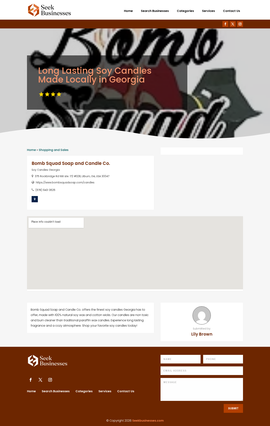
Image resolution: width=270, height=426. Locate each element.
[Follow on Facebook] (225, 24)
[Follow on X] (233, 24)
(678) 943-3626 (45, 190)
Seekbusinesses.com (148, 420)
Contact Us (231, 11)
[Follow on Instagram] (240, 24)
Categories (185, 11)
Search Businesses (155, 11)
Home (128, 11)
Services (208, 11)
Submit (233, 408)
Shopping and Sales (54, 150)
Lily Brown (201, 334)
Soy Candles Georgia (46, 170)
